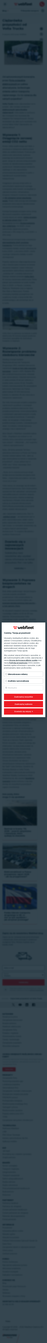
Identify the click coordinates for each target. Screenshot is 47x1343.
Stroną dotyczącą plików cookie (23, 660)
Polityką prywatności (18, 663)
